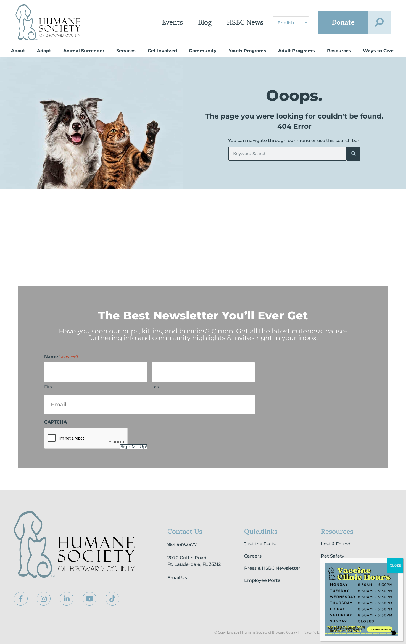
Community (203, 50)
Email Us (177, 577)
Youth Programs (247, 50)
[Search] (353, 154)
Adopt (44, 50)
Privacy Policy (310, 632)
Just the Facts (260, 543)
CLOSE (395, 565)
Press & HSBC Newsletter (272, 568)
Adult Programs (296, 50)
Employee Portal (263, 580)
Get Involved (162, 50)
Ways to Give (378, 50)
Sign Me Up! (133, 446)
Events (172, 22)
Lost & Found (335, 543)
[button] (379, 22)
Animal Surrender (83, 50)
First (48, 386)
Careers (253, 556)
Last (156, 386)
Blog (205, 22)
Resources (339, 50)
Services (126, 50)
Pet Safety (332, 556)
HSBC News (245, 22)
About (18, 50)
